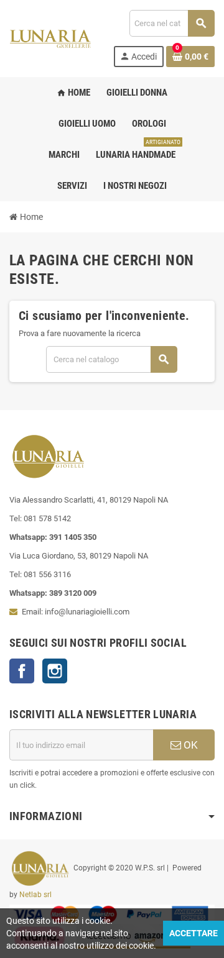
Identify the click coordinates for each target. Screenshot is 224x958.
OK (189, 745)
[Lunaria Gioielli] (50, 37)
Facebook (21, 671)
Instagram (54, 671)
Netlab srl (35, 894)
